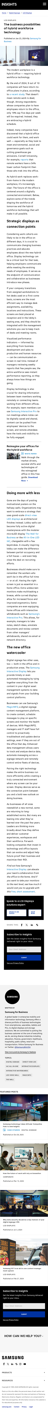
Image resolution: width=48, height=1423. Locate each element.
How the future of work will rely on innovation (22, 1173)
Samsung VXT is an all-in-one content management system (22, 1270)
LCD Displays (27, 13)
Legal (31, 1407)
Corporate (8, 1177)
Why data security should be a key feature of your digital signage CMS (23, 1221)
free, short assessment (23, 891)
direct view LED (29, 1062)
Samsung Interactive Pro (24, 411)
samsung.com (6, 1407)
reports (24, 159)
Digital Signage (14, 13)
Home (4, 13)
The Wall (10, 1079)
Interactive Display (17, 869)
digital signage (12, 1062)
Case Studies (13, 1130)
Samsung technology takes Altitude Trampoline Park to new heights (22, 1125)
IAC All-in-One (12, 1066)
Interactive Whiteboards (17, 1071)
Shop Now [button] (33, 912)
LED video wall (12, 1075)
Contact (16, 1407)
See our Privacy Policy (15, 963)
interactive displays (31, 1066)
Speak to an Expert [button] (14, 912)
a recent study (17, 94)
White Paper (31, 454)
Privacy (24, 1407)
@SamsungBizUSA (23, 1047)
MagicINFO (12, 707)
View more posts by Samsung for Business (20, 1052)
